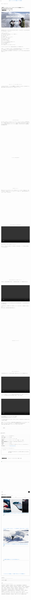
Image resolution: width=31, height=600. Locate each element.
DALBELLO (7, 586)
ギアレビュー (13, 591)
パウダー (22, 591)
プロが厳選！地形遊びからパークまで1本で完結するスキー (11, 559)
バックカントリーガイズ (14, 458)
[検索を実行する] (29, 492)
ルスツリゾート (13, 592)
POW (27, 587)
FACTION (15, 586)
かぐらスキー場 (7, 591)
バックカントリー (9, 458)
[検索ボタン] (30, 1)
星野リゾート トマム (25, 592)
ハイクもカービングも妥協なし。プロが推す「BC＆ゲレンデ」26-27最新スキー (14, 573)
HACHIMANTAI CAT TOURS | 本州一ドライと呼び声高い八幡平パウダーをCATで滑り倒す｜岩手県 (18, 452)
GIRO (23, 586)
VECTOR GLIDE (18, 590)
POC (24, 587)
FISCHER (19, 586)
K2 (2, 587)
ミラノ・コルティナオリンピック (6, 592)
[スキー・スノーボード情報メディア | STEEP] (15, 1)
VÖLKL (26, 590)
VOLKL (22, 590)
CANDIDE (3, 586)
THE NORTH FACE (4, 590)
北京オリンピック (18, 592)
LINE (5, 587)
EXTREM (11, 586)
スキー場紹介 (3, 458)
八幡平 (21, 458)
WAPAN (3, 591)
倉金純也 (18, 458)
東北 (5, 458)
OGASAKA (16, 587)
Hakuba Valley (27, 586)
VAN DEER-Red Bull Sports (11, 590)
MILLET (12, 587)
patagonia (20, 587)
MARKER (8, 587)
